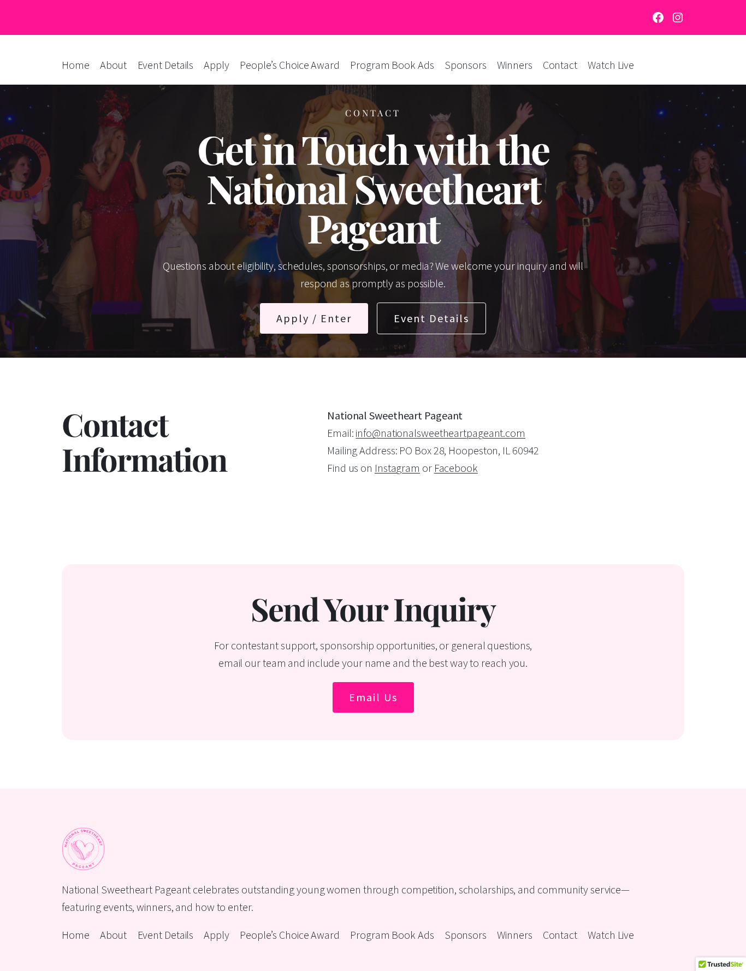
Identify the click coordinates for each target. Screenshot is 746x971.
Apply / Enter (314, 318)
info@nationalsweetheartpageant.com (440, 433)
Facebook (456, 468)
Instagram (397, 468)
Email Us (373, 697)
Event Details (431, 318)
